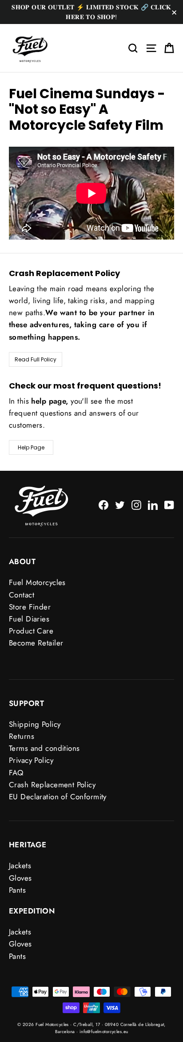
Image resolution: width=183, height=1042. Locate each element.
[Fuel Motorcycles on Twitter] (120, 504)
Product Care (31, 630)
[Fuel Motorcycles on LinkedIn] (153, 504)
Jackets (20, 865)
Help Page (31, 447)
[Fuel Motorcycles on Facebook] (103, 504)
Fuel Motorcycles (37, 582)
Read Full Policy (35, 359)
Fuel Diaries (29, 618)
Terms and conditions (44, 748)
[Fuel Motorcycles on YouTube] (169, 504)
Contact (21, 594)
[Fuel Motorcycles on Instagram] (136, 504)
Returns (21, 736)
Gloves (20, 878)
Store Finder (30, 606)
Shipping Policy (34, 724)
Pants (17, 890)
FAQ (16, 772)
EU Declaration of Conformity (58, 796)
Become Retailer (36, 642)
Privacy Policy (31, 760)
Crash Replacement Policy (52, 784)
